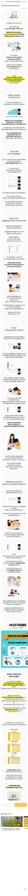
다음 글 (20, 805)
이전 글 (7, 805)
